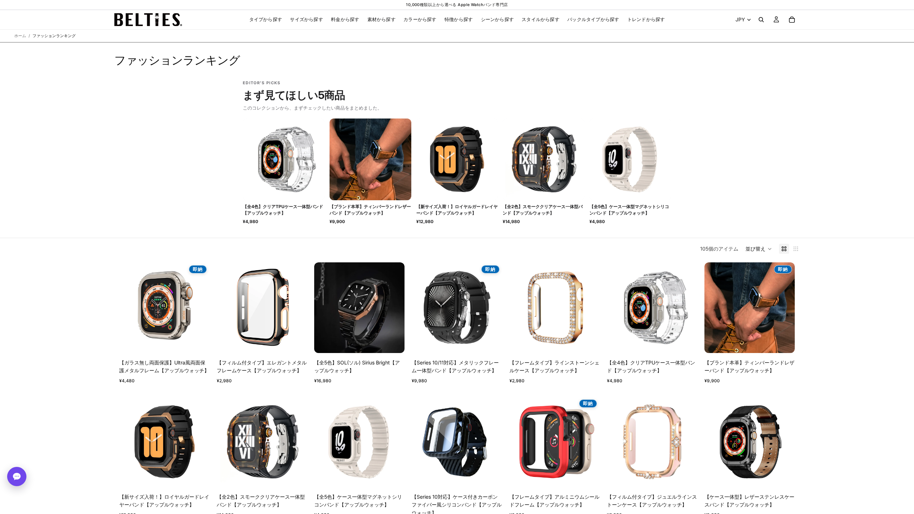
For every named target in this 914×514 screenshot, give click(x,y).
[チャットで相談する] (16, 476)
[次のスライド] (199, 308)
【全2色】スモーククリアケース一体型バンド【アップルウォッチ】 (543, 210)
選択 (204, 342)
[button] (758, 249)
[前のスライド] (130, 308)
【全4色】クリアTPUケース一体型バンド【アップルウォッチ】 (283, 210)
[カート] (792, 19)
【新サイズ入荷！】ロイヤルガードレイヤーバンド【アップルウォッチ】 (457, 210)
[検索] (761, 19)
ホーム (20, 35)
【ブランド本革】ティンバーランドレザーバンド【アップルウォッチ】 (370, 210)
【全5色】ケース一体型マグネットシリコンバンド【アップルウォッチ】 (629, 210)
